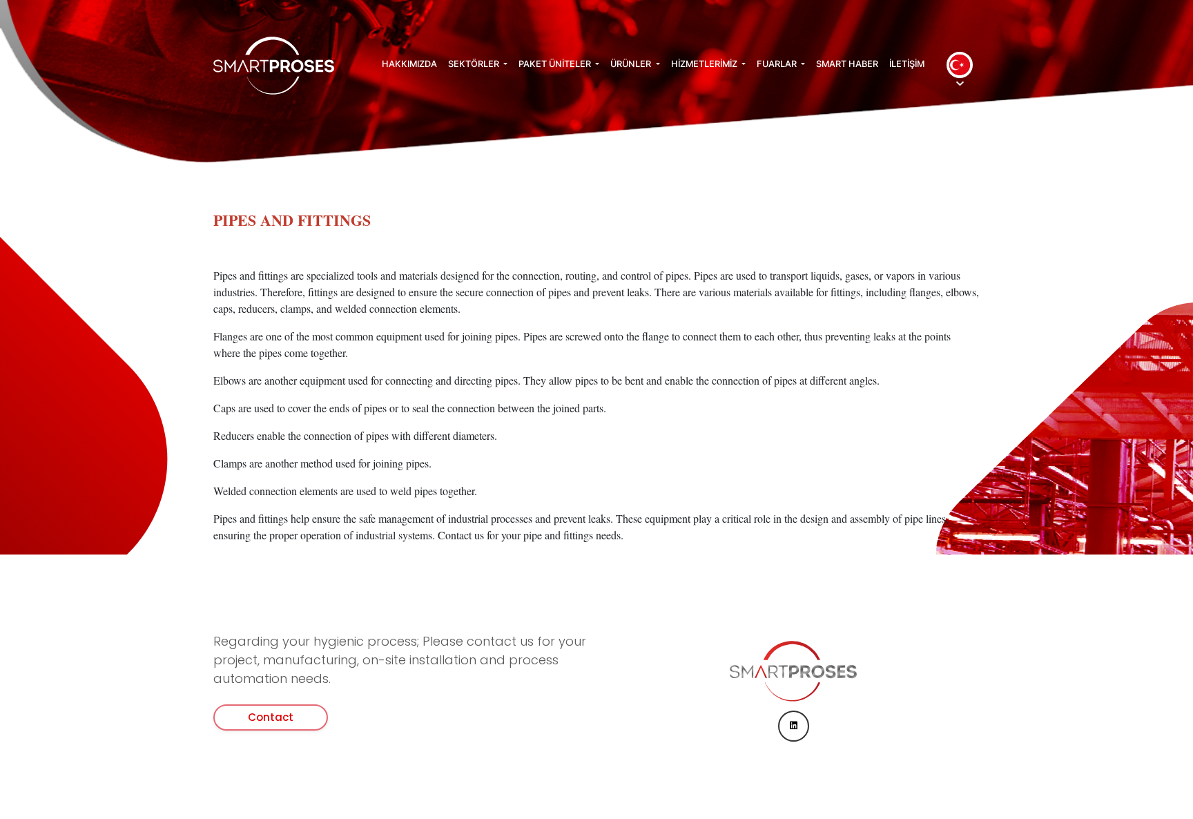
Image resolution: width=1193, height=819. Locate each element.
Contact (270, 717)
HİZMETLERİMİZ (705, 64)
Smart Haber (847, 64)
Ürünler (631, 64)
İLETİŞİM (906, 64)
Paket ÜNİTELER (555, 64)
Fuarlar (778, 64)
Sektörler (474, 64)
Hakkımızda (409, 64)
